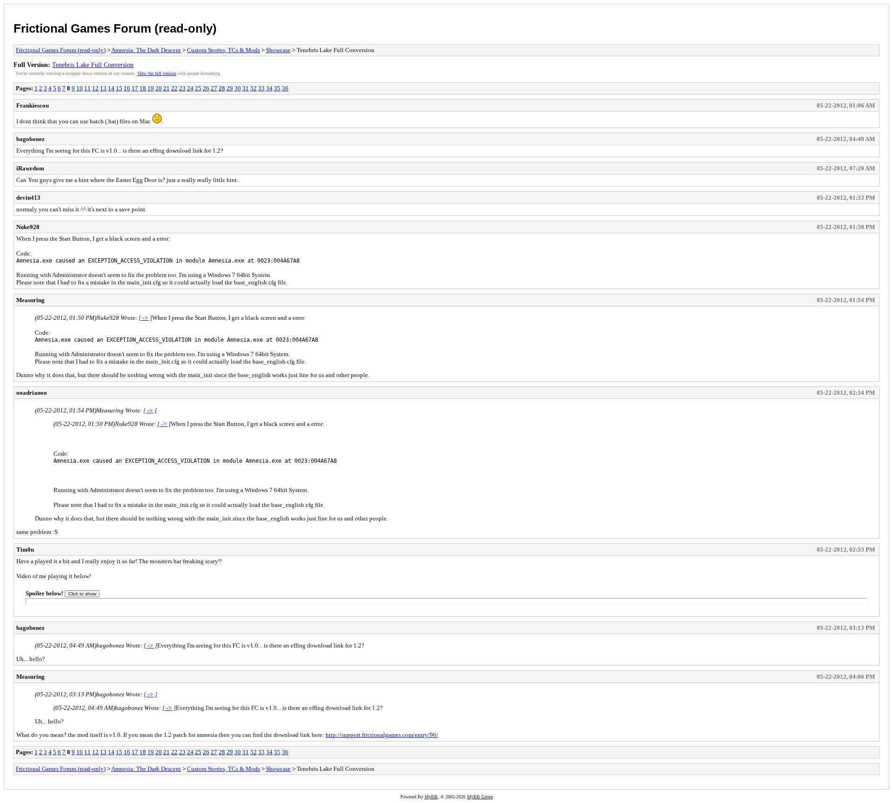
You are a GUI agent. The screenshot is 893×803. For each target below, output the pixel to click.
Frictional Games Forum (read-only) (115, 28)
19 (150, 88)
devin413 (28, 197)
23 (182, 88)
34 (269, 88)
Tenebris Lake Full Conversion (92, 64)
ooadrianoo (31, 392)
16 (127, 88)
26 (206, 88)
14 (111, 88)
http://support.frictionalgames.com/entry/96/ (382, 734)
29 (230, 88)
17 (135, 88)
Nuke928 (28, 226)
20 (158, 88)
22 (174, 88)
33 (261, 88)
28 (222, 88)
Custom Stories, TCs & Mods (223, 50)
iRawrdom (30, 168)
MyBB (431, 796)
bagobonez (30, 138)
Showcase (278, 50)
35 (277, 88)
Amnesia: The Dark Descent (146, 50)
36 (285, 88)
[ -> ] (145, 317)
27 (214, 88)
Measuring (30, 300)
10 (79, 88)
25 (198, 88)
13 (103, 88)
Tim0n (25, 549)
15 (119, 88)
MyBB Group (480, 796)
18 (143, 88)
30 (237, 88)
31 (245, 88)
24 (190, 88)
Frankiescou (32, 105)
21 (166, 88)
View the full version (156, 73)
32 (253, 88)
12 (95, 88)
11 (87, 88)
